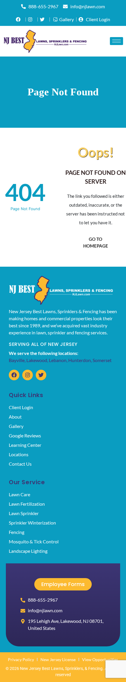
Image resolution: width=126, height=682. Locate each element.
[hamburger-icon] (116, 41)
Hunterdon (79, 360)
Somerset (102, 360)
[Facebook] (14, 375)
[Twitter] (41, 375)
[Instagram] (27, 375)
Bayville (17, 360)
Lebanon (58, 360)
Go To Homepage (95, 242)
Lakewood (36, 360)
